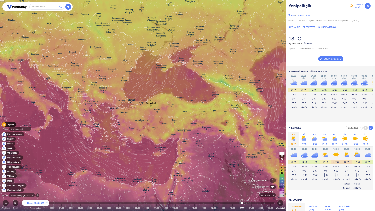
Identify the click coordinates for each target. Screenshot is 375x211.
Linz (33, 32)
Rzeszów (85, 14)
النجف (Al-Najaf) (234, 173)
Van (227, 122)
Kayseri (175, 120)
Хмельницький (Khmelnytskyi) (117, 19)
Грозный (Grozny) (242, 78)
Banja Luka (53, 66)
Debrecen (82, 39)
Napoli (33, 102)
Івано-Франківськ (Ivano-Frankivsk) (102, 24)
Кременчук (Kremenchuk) (161, 23)
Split (48, 78)
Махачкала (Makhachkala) (255, 81)
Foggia (42, 96)
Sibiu (99, 56)
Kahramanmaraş (184, 130)
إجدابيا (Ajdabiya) (73, 183)
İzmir (119, 122)
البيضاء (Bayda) (83, 168)
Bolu (308, 15)
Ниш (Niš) (84, 78)
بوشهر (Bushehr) (277, 197)
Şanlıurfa (197, 133)
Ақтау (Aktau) (279, 75)
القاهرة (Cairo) (146, 188)
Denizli (132, 128)
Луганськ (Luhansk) (200, 27)
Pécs (59, 53)
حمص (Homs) (183, 152)
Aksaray (164, 123)
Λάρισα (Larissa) (87, 111)
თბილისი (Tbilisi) (236, 92)
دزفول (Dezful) (260, 171)
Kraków (71, 14)
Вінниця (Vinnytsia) (127, 21)
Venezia (20, 60)
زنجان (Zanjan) (261, 136)
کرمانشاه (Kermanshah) (252, 155)
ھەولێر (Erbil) (231, 140)
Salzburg (25, 37)
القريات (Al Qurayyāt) (187, 179)
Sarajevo (60, 74)
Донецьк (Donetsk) (190, 33)
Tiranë (70, 97)
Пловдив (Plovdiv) (103, 89)
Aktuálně (294, 27)
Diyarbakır (206, 127)
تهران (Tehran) (280, 144)
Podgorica (66, 87)
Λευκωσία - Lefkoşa (160, 148)
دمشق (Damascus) (180, 161)
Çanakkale (114, 108)
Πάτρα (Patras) (83, 123)
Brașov (109, 58)
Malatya (193, 123)
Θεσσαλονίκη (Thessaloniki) (91, 102)
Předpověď (309, 27)
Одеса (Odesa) (143, 48)
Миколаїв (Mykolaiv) (151, 43)
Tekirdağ (121, 100)
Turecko (300, 15)
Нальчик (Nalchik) (229, 76)
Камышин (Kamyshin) (241, 12)
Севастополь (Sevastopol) (161, 66)
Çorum (171, 104)
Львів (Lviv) (98, 14)
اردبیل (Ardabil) (260, 123)
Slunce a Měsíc (327, 27)
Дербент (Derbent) (260, 89)
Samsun (180, 97)
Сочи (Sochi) (203, 75)
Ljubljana (35, 54)
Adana (173, 134)
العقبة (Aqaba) (171, 193)
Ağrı (225, 111)
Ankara (157, 109)
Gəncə (247, 103)
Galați (125, 60)
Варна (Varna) (124, 79)
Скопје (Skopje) (81, 90)
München (15, 33)
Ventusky (16, 6)
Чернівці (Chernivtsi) (111, 30)
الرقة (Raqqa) (198, 142)
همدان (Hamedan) (261, 151)
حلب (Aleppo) (185, 140)
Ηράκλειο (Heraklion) (105, 147)
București (112, 69)
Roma (21, 92)
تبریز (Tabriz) (247, 124)
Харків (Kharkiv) (179, 13)
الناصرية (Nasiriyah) (246, 181)
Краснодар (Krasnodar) (198, 62)
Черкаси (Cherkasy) (152, 19)
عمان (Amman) (177, 174)
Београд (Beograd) (74, 64)
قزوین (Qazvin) (271, 139)
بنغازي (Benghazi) (71, 173)
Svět (293, 15)
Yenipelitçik (151, 103)
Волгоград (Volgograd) (234, 27)
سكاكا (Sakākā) (206, 189)
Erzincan (201, 111)
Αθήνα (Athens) (96, 125)
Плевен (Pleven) (102, 77)
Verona (11, 60)
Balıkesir (124, 112)
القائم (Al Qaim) (211, 155)
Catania (38, 130)
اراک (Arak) (269, 157)
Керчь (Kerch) (181, 59)
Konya (154, 127)
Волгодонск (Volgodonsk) (219, 38)
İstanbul (131, 100)
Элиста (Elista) (233, 50)
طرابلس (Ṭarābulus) (26, 166)
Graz (41, 44)
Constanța (129, 71)
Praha (34, 13)
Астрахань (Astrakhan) (258, 49)
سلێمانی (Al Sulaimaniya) (241, 145)
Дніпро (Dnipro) (171, 29)
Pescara (32, 87)
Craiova (97, 70)
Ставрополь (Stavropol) (218, 62)
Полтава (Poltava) (168, 17)
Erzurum (213, 110)
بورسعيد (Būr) (153, 179)
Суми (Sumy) (170, 3)
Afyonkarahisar (141, 120)
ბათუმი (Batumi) (215, 93)
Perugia (20, 81)
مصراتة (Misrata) (38, 171)
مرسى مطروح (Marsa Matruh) (119, 179)
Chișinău (130, 44)
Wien (47, 33)
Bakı (270, 106)
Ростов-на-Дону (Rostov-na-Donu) (202, 41)
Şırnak (221, 130)
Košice (80, 28)
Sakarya (140, 102)
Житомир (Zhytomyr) (129, 10)
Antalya (143, 135)
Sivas (185, 111)
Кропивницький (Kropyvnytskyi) (153, 28)
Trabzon (203, 100)
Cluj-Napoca (95, 47)
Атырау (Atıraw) (284, 42)
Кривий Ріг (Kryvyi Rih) (161, 34)
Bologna (13, 69)
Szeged (72, 52)
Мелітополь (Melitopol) (174, 44)
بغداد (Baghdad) (234, 163)
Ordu (191, 100)
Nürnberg (12, 20)
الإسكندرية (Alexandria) (137, 180)
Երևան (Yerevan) (235, 106)
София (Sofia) (94, 83)
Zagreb (45, 56)
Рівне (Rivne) (113, 6)
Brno (49, 23)
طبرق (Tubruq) (97, 173)
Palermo (27, 125)
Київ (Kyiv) (141, 8)
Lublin (88, 1)
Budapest (65, 40)
